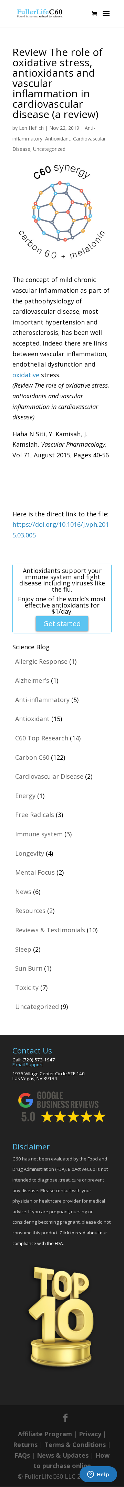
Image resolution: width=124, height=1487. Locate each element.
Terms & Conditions (75, 1444)
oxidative (25, 375)
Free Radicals (34, 814)
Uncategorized (49, 149)
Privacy (90, 1434)
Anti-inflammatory (42, 700)
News (23, 891)
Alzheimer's (32, 680)
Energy (25, 795)
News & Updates (63, 1455)
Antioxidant (57, 138)
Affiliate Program (45, 1434)
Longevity (29, 853)
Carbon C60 (32, 757)
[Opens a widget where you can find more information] (98, 1475)
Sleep (23, 949)
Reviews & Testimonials (50, 930)
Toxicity (27, 987)
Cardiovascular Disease (49, 776)
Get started (62, 623)
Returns (25, 1444)
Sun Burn (28, 968)
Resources (30, 910)
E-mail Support (27, 1064)
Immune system (39, 834)
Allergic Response (41, 661)
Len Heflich (31, 128)
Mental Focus (35, 872)
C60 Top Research (41, 738)
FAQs (22, 1455)
